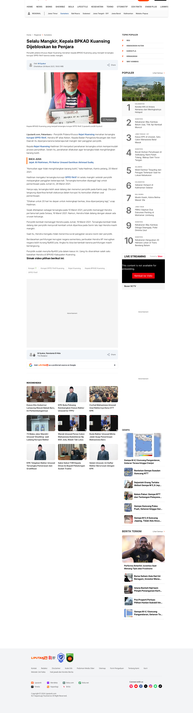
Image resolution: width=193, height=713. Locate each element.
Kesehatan (97, 6)
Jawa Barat (116, 13)
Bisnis (49, 6)
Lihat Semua (158, 73)
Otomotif (122, 6)
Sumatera (64, 13)
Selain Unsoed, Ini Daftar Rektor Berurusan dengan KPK (101, 466)
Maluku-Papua (142, 13)
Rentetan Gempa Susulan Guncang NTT (147, 472)
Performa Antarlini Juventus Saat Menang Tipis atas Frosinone (140, 567)
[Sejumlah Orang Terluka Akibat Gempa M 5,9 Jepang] (128, 484)
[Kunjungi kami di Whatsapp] (155, 686)
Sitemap (102, 668)
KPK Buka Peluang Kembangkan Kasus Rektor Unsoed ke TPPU (71, 408)
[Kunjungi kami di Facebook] (141, 686)
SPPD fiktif (40, 137)
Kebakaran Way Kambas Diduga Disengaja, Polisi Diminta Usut (146, 227)
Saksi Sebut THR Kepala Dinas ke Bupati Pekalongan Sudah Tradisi (71, 466)
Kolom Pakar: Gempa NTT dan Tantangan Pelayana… (148, 495)
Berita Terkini (132, 531)
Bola (71, 6)
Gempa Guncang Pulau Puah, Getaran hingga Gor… (148, 507)
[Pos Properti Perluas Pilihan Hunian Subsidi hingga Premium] (128, 601)
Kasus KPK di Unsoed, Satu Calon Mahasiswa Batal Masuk (147, 139)
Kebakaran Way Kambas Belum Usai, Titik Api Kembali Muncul (148, 124)
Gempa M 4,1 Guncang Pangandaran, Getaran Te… (148, 613)
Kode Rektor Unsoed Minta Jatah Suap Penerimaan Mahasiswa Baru (102, 437)
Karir (146, 668)
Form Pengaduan (117, 668)
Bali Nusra (75, 13)
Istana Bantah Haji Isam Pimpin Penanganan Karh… (148, 589)
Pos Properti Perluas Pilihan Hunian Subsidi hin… (148, 601)
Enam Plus (151, 6)
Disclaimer (56, 668)
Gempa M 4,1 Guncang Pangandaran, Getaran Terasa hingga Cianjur (142, 461)
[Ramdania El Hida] (34, 354)
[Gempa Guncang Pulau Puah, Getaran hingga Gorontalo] (128, 507)
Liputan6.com (51, 693)
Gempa (126, 430)
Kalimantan (128, 13)
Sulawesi (86, 13)
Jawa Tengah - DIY (101, 13)
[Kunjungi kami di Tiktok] (160, 686)
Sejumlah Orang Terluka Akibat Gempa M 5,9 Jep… (147, 484)
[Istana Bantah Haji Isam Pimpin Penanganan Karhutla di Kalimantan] (128, 589)
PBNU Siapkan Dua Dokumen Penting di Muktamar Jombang (144, 212)
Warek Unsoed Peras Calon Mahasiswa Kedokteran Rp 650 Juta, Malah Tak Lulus (71, 437)
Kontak (34, 668)
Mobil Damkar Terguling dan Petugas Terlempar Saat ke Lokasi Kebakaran (148, 172)
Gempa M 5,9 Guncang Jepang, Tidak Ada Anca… (147, 519)
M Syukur (42, 63)
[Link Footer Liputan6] (43, 658)
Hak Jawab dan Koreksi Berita (61, 672)
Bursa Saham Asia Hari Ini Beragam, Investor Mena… (147, 577)
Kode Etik (68, 668)
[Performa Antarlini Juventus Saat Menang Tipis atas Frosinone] (143, 549)
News (39, 6)
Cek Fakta (136, 6)
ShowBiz (60, 6)
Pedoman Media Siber (85, 668)
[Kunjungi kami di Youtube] (136, 686)
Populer (128, 72)
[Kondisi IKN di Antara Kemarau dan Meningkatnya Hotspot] (143, 89)
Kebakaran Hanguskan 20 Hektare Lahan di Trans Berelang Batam (147, 243)
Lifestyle (82, 6)
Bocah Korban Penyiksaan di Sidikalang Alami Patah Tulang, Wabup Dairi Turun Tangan (148, 156)
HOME (30, 6)
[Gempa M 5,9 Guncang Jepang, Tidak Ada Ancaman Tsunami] (128, 519)
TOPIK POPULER (130, 35)
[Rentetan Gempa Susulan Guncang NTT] (128, 472)
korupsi (30, 137)
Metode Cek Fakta (38, 672)
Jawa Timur (53, 13)
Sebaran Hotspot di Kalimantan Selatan (144, 186)
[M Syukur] (31, 65)
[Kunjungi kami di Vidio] (131, 686)
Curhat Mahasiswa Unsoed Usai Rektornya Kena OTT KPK (102, 408)
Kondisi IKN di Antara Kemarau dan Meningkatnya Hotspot (148, 109)
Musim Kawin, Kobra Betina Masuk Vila (147, 198)
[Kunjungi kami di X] (145, 686)
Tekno (110, 6)
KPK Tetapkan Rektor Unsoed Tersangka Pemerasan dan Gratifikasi (41, 466)
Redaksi (44, 668)
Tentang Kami (133, 668)
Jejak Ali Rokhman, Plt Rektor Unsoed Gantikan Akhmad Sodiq (61, 162)
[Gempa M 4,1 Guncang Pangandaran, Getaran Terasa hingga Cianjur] (143, 445)
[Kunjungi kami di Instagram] (150, 686)
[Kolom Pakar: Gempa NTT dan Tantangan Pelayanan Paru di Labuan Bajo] (128, 495)
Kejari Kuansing (86, 134)
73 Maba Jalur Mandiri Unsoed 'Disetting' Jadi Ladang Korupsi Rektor (38, 437)
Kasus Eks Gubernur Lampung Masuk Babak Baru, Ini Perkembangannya (41, 408)
